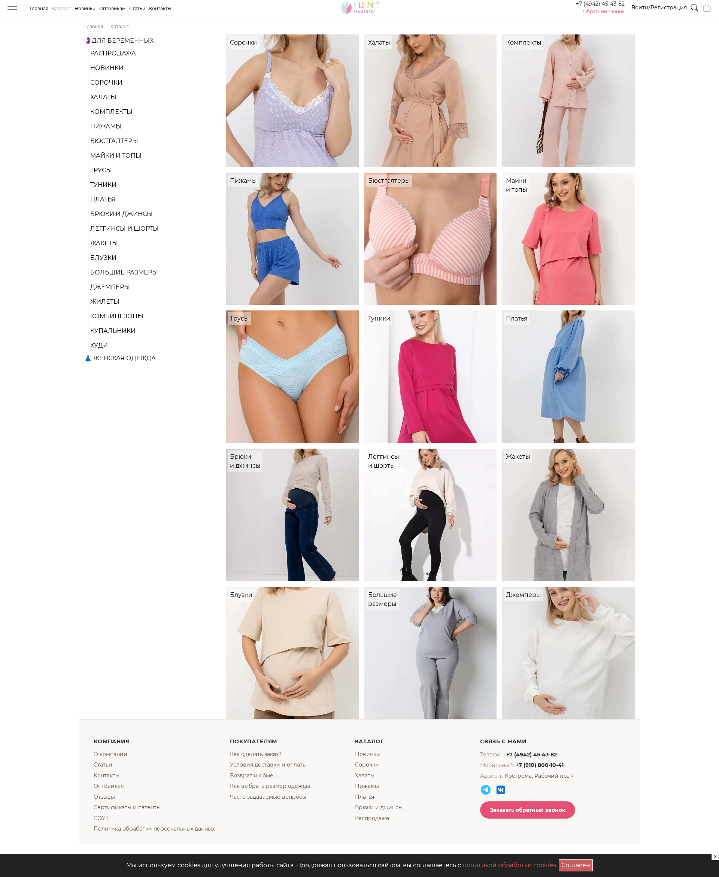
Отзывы (104, 797)
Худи (99, 345)
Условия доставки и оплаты (268, 765)
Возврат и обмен (253, 776)
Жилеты (104, 301)
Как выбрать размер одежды (270, 786)
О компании (110, 754)
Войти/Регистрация (659, 7)
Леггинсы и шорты (124, 228)
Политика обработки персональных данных (154, 829)
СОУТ (101, 818)
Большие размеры (124, 272)
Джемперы (110, 287)
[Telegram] (485, 789)
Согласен (577, 864)
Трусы (101, 170)
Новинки (85, 8)
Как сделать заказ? (256, 754)
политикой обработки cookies (509, 865)
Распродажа (113, 53)
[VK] (500, 789)
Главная (39, 8)
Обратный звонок (604, 11)
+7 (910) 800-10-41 (540, 765)
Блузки (103, 257)
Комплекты (111, 111)
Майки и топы (116, 155)
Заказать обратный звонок (527, 810)
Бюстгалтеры (114, 141)
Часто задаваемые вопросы (268, 797)
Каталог (61, 8)
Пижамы (106, 126)
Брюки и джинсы (121, 214)
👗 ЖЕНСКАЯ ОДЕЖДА (120, 358)
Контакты (160, 8)
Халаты (103, 97)
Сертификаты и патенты (127, 807)
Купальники (113, 330)
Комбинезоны (116, 316)
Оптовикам (112, 8)
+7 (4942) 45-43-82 (600, 3)
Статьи (137, 8)
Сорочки (106, 82)
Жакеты (104, 243)
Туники (103, 184)
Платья (103, 199)
